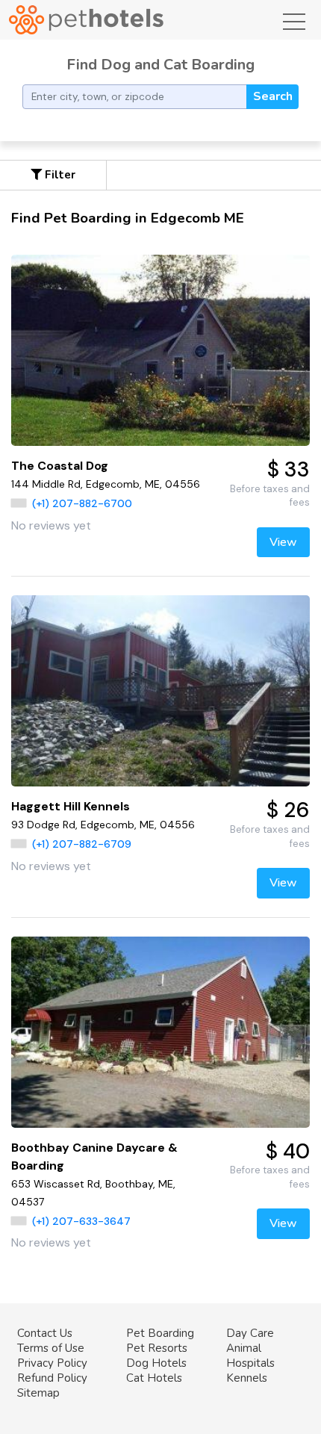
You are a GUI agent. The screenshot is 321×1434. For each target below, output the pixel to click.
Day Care (250, 1333)
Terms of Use (50, 1348)
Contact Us (44, 1333)
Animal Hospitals (250, 1356)
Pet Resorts (156, 1348)
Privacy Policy (52, 1363)
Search (273, 96)
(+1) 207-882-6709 (81, 844)
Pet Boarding (160, 1333)
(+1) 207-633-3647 (81, 1221)
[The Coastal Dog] (160, 350)
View (283, 542)
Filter (58, 174)
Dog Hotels (156, 1363)
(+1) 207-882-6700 (82, 503)
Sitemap (38, 1392)
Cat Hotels (154, 1378)
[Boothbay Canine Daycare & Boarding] (160, 1032)
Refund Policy (52, 1378)
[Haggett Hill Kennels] (160, 690)
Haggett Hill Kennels (70, 806)
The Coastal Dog (59, 466)
